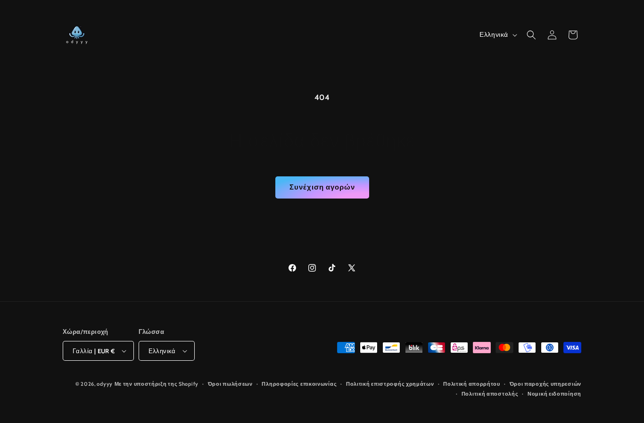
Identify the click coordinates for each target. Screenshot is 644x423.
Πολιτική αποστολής (490, 393)
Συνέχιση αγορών (322, 187)
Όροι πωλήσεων (230, 384)
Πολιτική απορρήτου (471, 384)
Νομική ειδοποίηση (554, 393)
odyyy (105, 384)
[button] (531, 35)
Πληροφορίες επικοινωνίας (299, 384)
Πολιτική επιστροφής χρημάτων (390, 384)
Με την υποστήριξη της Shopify (156, 384)
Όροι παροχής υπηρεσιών (545, 384)
